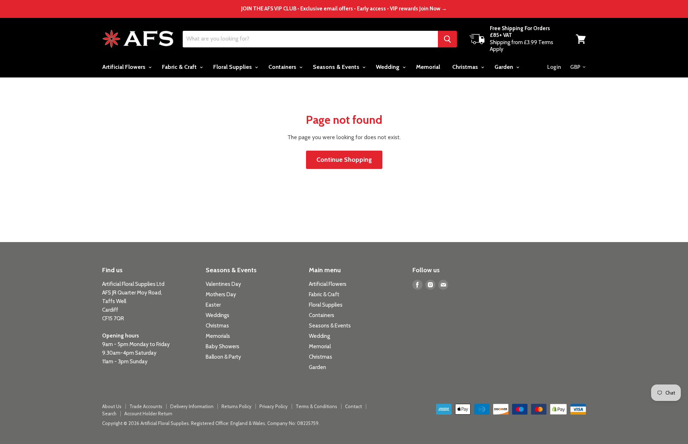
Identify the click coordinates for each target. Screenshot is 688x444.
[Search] (447, 39)
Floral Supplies (233, 66)
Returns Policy (236, 406)
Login (554, 67)
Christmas (465, 66)
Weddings (217, 315)
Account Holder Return (148, 413)
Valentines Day (223, 284)
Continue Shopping (344, 160)
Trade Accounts (145, 406)
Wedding (388, 66)
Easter (213, 305)
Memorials (218, 336)
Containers (283, 66)
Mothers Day (221, 294)
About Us (111, 406)
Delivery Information (192, 406)
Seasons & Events (337, 66)
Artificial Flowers (124, 66)
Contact (353, 406)
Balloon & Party (223, 357)
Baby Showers (222, 346)
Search (109, 413)
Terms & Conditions (316, 406)
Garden (504, 66)
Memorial (428, 66)
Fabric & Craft (180, 66)
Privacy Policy (273, 406)
